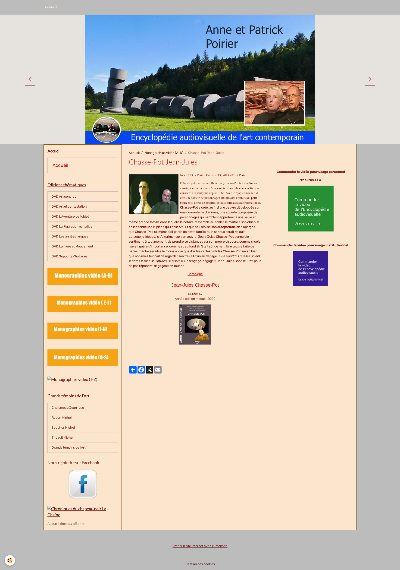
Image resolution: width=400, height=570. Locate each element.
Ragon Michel (62, 418)
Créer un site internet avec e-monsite (199, 546)
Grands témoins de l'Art (68, 448)
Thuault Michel (62, 438)
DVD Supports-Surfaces (70, 256)
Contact (51, 7)
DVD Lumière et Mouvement (72, 246)
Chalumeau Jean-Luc (68, 408)
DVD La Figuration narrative (72, 226)
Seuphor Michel (63, 428)
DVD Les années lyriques (70, 236)
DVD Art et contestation (69, 207)
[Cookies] (10, 560)
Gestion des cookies (200, 564)
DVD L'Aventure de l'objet (70, 216)
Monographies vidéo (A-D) (163, 153)
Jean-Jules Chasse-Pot (195, 285)
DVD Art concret (64, 197)
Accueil (134, 153)
